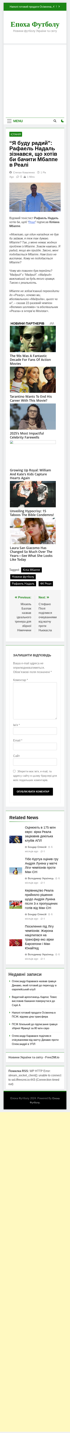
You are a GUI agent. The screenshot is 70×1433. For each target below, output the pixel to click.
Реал (32, 222)
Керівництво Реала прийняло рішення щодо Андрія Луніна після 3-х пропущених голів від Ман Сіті (41, 899)
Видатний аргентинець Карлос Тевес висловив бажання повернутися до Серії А (34, 1001)
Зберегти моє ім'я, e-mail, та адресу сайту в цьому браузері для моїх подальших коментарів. (35, 776)
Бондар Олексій (37, 846)
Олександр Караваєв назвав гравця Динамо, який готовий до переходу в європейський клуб (34, 985)
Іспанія (16, 134)
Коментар (20, 680)
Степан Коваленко (24, 172)
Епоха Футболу (35, 24)
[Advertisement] (35, 80)
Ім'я (16, 725)
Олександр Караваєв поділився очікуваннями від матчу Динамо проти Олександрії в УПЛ (35, 1039)
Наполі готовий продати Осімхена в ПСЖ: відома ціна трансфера (31, 6)
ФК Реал (45, 583)
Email (17, 740)
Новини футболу (23, 576)
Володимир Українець (41, 878)
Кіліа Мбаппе (31, 569)
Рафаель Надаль (23, 583)
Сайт (16, 755)
